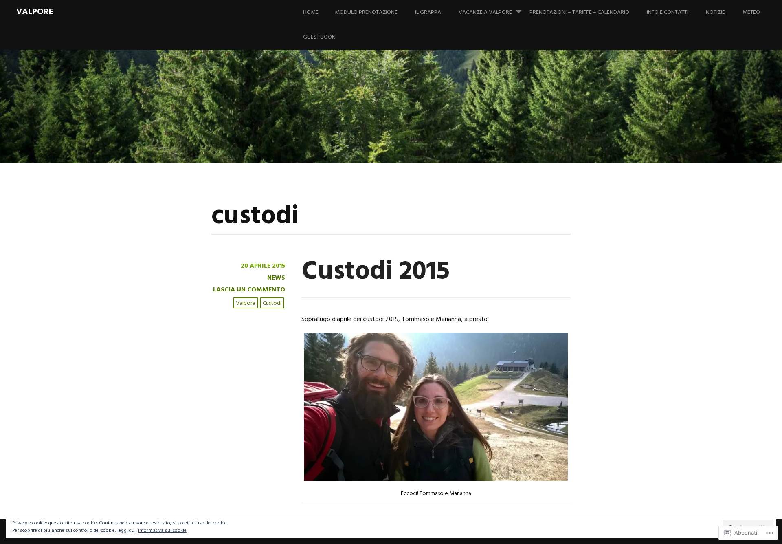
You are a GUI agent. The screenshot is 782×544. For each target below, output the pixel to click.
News (276, 278)
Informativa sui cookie (162, 530)
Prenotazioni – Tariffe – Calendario (579, 12)
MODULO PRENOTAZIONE (366, 12)
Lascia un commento (249, 289)
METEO (751, 12)
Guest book (319, 37)
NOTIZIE (715, 12)
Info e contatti (667, 12)
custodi (272, 303)
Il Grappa (428, 12)
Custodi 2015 (375, 272)
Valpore (34, 12)
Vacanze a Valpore (485, 12)
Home (311, 12)
